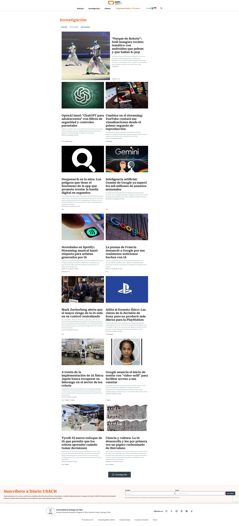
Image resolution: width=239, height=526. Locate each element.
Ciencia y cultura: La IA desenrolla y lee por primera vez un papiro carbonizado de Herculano (126, 442)
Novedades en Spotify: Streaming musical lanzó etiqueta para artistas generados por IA (80, 252)
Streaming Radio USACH (106, 519)
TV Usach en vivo (87, 519)
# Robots (114, 79)
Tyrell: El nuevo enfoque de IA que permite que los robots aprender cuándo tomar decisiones (82, 442)
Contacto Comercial (141, 519)
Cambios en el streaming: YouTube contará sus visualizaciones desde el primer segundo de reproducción (124, 122)
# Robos (67, 464)
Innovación (85, 27)
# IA (118, 79)
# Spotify (64, 271)
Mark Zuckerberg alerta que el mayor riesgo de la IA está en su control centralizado (82, 312)
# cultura (111, 464)
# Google (108, 400)
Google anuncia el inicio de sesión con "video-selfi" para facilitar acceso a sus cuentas (127, 377)
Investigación (94, 8)
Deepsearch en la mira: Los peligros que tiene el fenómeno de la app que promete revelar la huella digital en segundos (81, 186)
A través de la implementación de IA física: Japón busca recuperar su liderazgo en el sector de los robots (83, 378)
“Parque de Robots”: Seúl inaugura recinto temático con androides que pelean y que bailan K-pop (128, 45)
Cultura (107, 8)
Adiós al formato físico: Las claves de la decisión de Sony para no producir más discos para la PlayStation (126, 314)
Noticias (80, 8)
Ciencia (64, 27)
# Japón (72, 400)
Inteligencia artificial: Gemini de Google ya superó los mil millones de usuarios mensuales (126, 184)
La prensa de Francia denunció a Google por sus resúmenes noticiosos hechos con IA (125, 252)
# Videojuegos (109, 334)
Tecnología (74, 27)
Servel (155, 519)
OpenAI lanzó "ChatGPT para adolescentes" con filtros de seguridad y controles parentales (83, 120)
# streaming (109, 141)
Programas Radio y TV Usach (127, 8)
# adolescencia (68, 141)
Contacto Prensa (124, 519)
